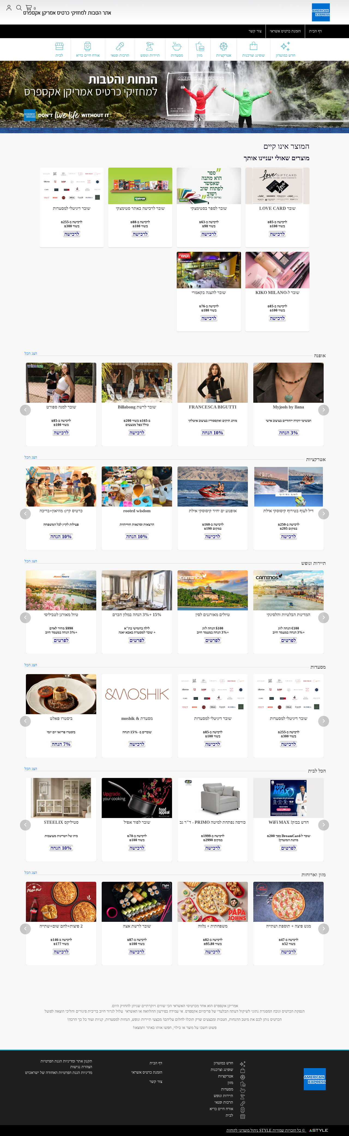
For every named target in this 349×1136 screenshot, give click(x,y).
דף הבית (315, 31)
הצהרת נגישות (81, 1067)
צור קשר (255, 31)
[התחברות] (8, 8)
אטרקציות (223, 55)
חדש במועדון (285, 55)
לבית (59, 55)
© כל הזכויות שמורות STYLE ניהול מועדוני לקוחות (266, 1130)
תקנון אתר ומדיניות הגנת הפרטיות (66, 1061)
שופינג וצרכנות (253, 55)
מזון (199, 55)
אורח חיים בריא (88, 55)
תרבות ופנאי (120, 55)
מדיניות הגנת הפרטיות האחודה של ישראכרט (58, 1073)
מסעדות (177, 55)
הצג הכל (31, 354)
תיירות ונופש (150, 55)
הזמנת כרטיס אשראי (285, 31)
